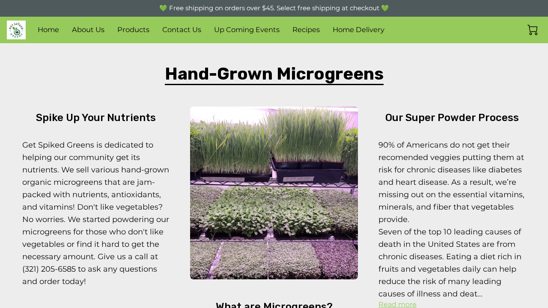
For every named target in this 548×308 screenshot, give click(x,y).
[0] (532, 30)
